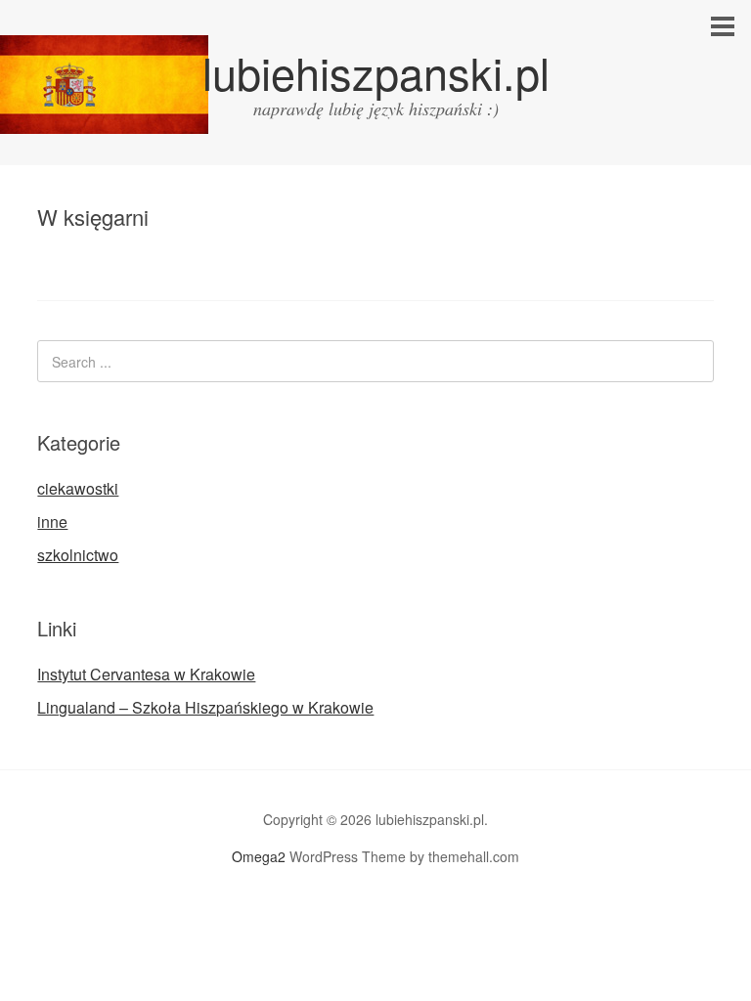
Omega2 (259, 856)
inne (52, 521)
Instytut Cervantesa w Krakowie (146, 674)
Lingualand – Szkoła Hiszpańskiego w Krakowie (205, 707)
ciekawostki (77, 488)
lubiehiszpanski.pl (376, 72)
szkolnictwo (77, 555)
